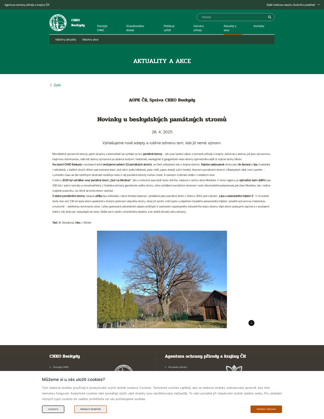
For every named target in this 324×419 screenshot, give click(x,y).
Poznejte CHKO (61, 367)
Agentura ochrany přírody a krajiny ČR (26, 4)
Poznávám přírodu (177, 367)
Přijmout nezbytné (90, 409)
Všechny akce (90, 39)
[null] (55, 84)
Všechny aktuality (65, 39)
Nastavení (53, 409)
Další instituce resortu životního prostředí (291, 4)
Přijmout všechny (266, 409)
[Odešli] (269, 17)
